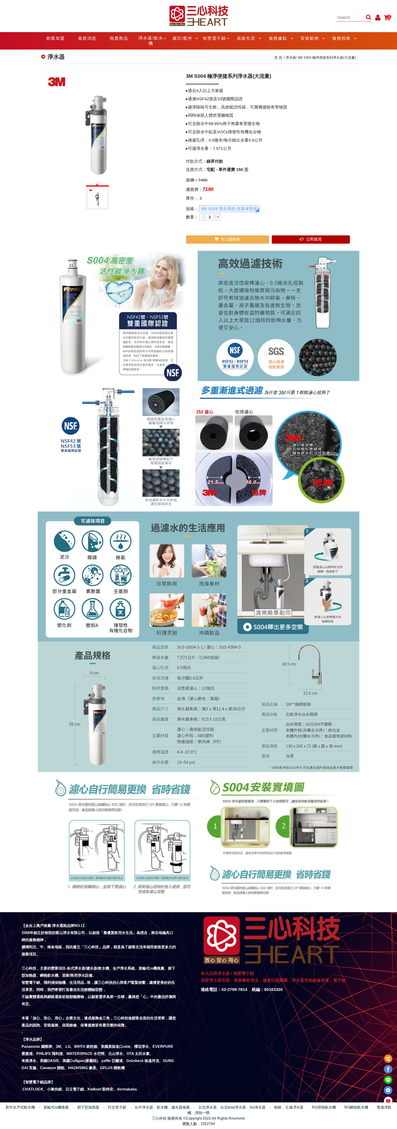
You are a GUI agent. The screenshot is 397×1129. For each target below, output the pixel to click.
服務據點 (278, 38)
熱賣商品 (119, 38)
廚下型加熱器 (88, 1107)
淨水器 (291, 57)
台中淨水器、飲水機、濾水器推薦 (162, 1107)
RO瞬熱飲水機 (356, 1107)
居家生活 (246, 38)
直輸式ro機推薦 (56, 1107)
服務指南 (341, 38)
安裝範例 (310, 38)
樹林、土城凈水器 (288, 1107)
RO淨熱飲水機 (324, 1107)
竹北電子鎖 (117, 1107)
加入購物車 (230, 239)
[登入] (377, 17)
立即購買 (314, 239)
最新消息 (87, 38)
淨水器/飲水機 (151, 41)
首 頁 (278, 57)
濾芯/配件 (183, 38)
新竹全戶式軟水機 (20, 1107)
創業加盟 (55, 38)
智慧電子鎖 (214, 38)
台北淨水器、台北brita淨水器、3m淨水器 (232, 1107)
